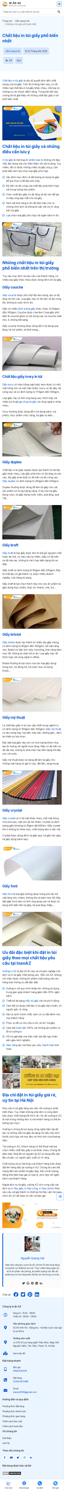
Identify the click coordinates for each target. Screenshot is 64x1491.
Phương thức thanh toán (14, 1411)
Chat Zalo (9, 1488)
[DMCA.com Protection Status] (11, 1473)
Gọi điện (40, 1488)
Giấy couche (9, 295)
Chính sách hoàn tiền (12, 1426)
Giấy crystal (8, 818)
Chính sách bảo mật (12, 1421)
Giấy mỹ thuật (53, 729)
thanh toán (48, 1045)
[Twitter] (23, 1283)
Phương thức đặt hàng (13, 1406)
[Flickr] (36, 1283)
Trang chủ (7, 21)
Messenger (24, 1488)
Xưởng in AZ (9, 971)
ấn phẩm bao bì (34, 159)
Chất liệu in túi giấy (12, 80)
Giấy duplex (8, 481)
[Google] (28, 1283)
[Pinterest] (32, 1283)
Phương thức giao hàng (13, 1416)
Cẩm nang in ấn (22, 21)
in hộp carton (46, 1188)
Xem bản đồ (19, 1353)
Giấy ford (7, 894)
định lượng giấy (26, 308)
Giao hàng (11, 1045)
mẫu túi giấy (32, 1000)
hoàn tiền (21, 1027)
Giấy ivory (7, 384)
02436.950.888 (20, 1381)
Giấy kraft (7, 553)
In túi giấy (7, 159)
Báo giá (55, 1488)
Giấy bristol (8, 642)
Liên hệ (6, 1443)
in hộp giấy (17, 1188)
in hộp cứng (31, 1188)
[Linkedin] (41, 1283)
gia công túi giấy (28, 401)
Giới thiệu (6, 1438)
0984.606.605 (20, 1370)
